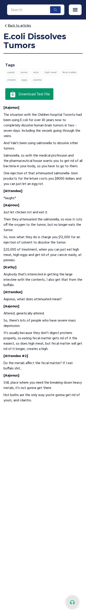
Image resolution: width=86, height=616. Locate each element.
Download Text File (34, 94)
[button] (75, 9)
